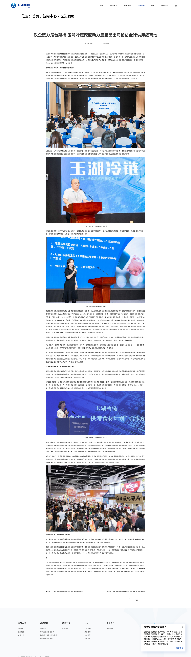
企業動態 (67, 16)
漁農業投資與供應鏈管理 (48, 635)
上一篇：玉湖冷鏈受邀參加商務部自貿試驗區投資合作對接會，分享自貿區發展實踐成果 (65, 591)
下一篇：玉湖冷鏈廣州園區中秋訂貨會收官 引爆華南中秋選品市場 (125, 591)
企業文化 (21, 635)
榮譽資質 (87, 638)
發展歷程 (21, 632)
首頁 (102, 5)
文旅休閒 (87, 632)
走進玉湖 (113, 5)
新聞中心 (141, 5)
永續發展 (87, 635)
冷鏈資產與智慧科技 (47, 632)
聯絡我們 (164, 5)
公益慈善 (87, 628)
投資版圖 (43, 628)
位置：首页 (30, 16)
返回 (136, 600)
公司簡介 (21, 628)
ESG (153, 5)
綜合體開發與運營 (46, 638)
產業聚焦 (127, 5)
